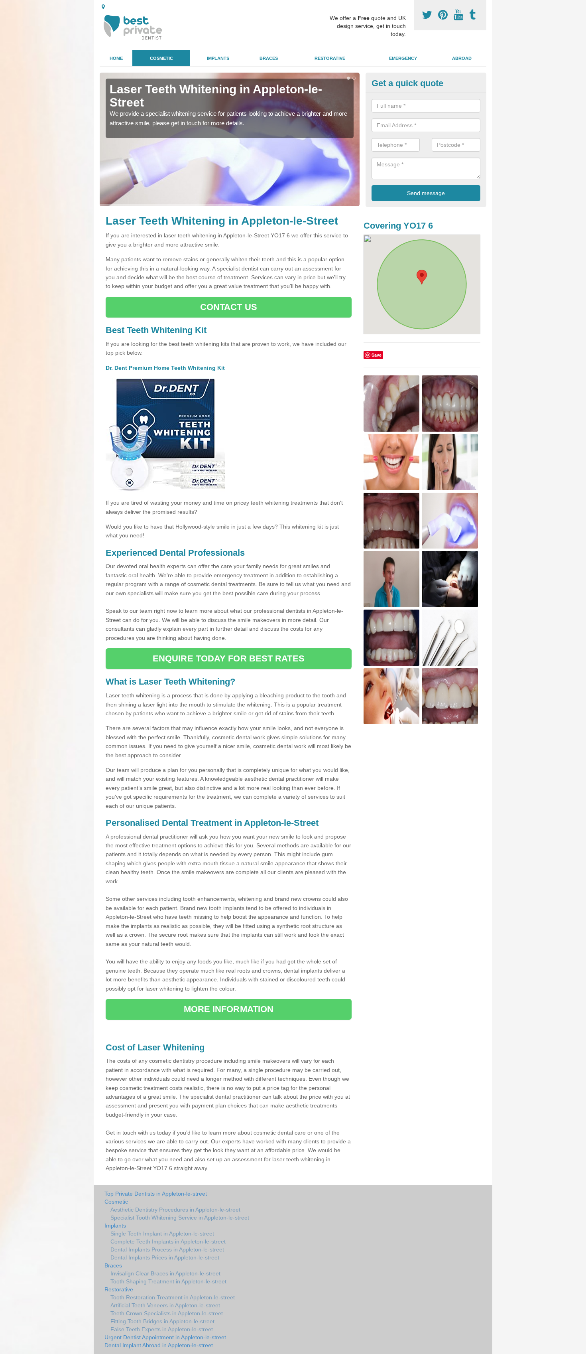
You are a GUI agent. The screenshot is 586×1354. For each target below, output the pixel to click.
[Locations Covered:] (103, 7)
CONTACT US (228, 307)
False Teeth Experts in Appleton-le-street (161, 1329)
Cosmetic (161, 58)
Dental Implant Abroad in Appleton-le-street (158, 1345)
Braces (269, 58)
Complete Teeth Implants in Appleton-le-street (168, 1241)
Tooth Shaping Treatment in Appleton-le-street (168, 1281)
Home (116, 58)
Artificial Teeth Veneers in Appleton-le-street (165, 1305)
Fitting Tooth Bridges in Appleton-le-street (162, 1321)
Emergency (403, 58)
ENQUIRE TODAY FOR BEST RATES (229, 658)
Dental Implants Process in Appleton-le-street (167, 1249)
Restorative (330, 58)
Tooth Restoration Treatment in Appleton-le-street (172, 1297)
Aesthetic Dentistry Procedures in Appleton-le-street (175, 1209)
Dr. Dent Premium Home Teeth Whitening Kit (166, 368)
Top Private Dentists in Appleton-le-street (155, 1193)
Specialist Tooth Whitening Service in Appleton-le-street (179, 1217)
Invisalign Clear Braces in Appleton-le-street (165, 1273)
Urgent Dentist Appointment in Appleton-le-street (165, 1337)
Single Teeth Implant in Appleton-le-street (162, 1233)
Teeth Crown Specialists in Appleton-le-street (166, 1313)
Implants (218, 58)
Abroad (462, 58)
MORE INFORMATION (229, 1009)
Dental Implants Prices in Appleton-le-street (164, 1257)
